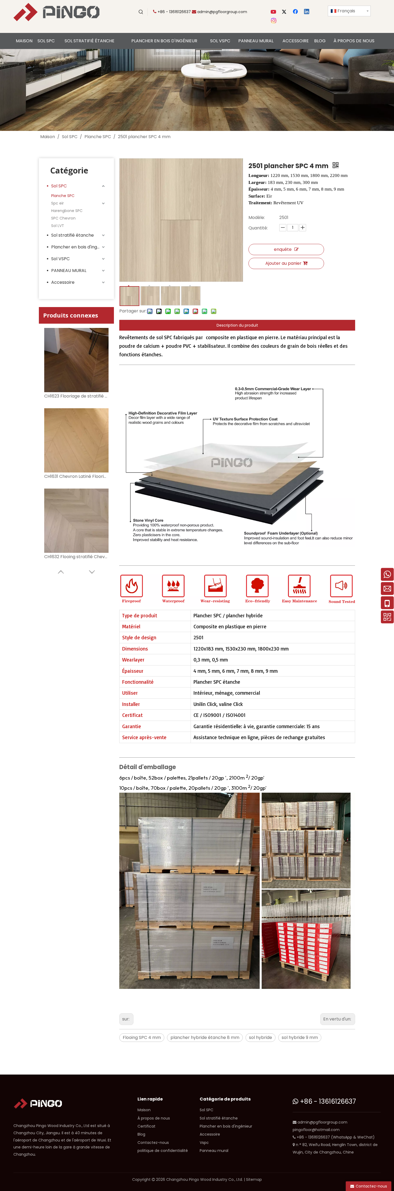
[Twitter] (285, 12)
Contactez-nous (153, 1142)
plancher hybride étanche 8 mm (204, 1037)
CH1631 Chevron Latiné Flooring (76, 476)
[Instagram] (274, 20)
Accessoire (63, 282)
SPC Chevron (63, 218)
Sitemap (254, 1179)
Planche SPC (63, 195)
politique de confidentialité (162, 1150)
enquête (283, 249)
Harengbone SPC (67, 210)
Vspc (204, 1142)
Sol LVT (57, 225)
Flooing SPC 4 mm (142, 1037)
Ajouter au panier (283, 263)
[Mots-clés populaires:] (141, 12)
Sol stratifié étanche (72, 235)
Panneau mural (214, 1150)
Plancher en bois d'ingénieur (78, 247)
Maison (144, 1110)
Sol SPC (59, 186)
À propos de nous (153, 1118)
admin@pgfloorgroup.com (222, 11)
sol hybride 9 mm (300, 1037)
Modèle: (256, 217)
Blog (141, 1134)
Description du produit (237, 325)
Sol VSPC (60, 259)
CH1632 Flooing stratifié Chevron (76, 557)
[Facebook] (296, 12)
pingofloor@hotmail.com (316, 1129)
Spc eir (57, 203)
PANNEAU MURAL (68, 270)
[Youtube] (274, 12)
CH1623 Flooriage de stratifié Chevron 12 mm (76, 396)
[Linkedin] (307, 12)
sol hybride (260, 1037)
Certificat (146, 1126)
